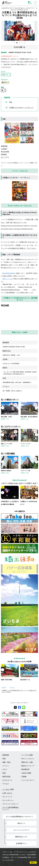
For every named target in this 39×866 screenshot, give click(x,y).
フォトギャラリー (28, 780)
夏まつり (4, 82)
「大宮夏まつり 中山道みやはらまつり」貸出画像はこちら (20, 299)
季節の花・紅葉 (27, 762)
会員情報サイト (21, 843)
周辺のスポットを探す (20, 332)
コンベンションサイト (22, 830)
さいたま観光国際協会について (10, 808)
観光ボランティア (28, 766)
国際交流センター (21, 837)
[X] (15, 707)
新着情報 (5, 755)
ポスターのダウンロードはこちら (20, 206)
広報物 (24, 776)
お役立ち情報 (26, 773)
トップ (4, 687)
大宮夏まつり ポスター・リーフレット (21, 107)
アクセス (5, 784)
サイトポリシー (8, 800)
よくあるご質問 (8, 789)
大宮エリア (5, 74)
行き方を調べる (19, 47)
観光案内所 (26, 769)
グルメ (4, 769)
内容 (10, 102)
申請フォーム (6, 279)
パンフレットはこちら (20, 171)
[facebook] (19, 707)
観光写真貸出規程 (8, 273)
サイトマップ (7, 797)
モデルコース (7, 780)
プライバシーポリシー (10, 804)
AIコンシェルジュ (28, 758)
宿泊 (4, 773)
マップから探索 (27, 755)
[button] (37, 32)
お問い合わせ (7, 793)
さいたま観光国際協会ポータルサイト (19, 817)
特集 (4, 758)
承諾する (33, 862)
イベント (12, 687)
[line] (23, 707)
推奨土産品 (6, 776)
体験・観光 (6, 762)
